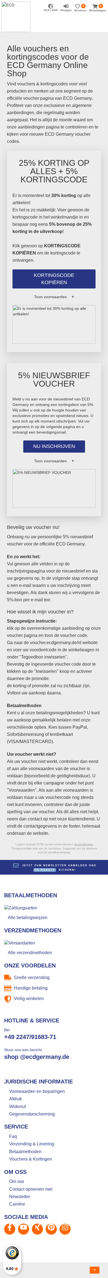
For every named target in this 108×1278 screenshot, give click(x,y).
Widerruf (17, 1106)
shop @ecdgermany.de (36, 1056)
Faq (13, 1136)
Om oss (16, 1181)
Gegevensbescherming (32, 1114)
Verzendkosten (83, 844)
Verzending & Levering (31, 1143)
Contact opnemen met (30, 1189)
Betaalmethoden (25, 1151)
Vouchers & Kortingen (30, 1159)
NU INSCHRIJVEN (54, 446)
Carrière (17, 1204)
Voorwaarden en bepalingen (37, 1091)
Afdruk (15, 1098)
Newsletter (19, 1196)
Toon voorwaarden (50, 297)
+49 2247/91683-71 (30, 1036)
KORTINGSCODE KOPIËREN (54, 278)
